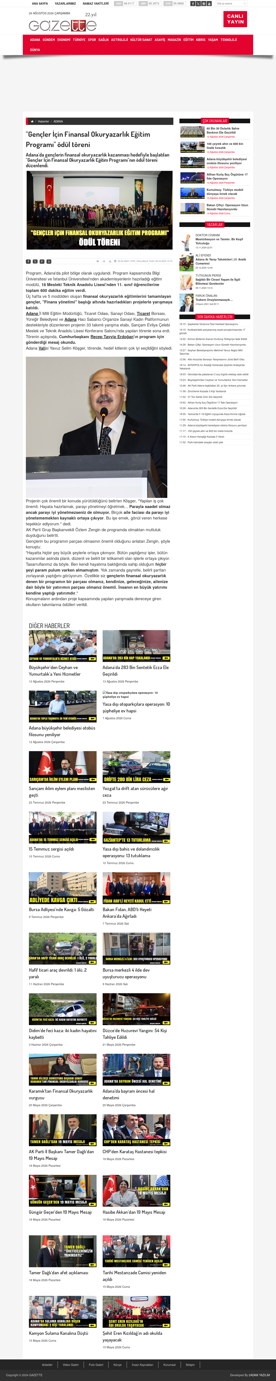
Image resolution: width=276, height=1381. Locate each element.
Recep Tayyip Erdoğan (112, 336)
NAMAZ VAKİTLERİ (96, 3)
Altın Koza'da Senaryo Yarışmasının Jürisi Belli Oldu (211, 359)
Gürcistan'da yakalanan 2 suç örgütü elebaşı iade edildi (214, 374)
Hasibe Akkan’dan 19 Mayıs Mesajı (134, 1212)
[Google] (42, 261)
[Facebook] (28, 261)
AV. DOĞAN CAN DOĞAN (212, 296)
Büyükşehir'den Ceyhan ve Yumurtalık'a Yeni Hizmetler (213, 380)
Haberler (43, 121)
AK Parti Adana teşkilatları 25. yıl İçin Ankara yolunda (212, 385)
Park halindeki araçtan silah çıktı (201, 442)
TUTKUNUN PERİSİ (208, 255)
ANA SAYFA (40, 3)
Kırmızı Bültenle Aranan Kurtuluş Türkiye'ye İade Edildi (213, 339)
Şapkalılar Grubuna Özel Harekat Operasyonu (208, 324)
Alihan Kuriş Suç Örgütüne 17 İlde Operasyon (227, 176)
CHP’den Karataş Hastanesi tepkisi (135, 1151)
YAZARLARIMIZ (65, 3)
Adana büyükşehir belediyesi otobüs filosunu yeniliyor (227, 161)
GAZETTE (35, 1375)
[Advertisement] (138, 83)
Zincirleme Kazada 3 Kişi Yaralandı (202, 391)
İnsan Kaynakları (142, 1365)
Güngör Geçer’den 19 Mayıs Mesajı (60, 1212)
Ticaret (143, 313)
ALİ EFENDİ (203, 235)
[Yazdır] (98, 261)
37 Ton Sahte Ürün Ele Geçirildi (200, 396)
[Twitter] (35, 261)
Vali (42, 348)
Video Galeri (71, 1365)
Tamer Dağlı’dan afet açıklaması (58, 1272)
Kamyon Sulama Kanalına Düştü (58, 1333)
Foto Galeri (96, 1365)
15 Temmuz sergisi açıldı (51, 849)
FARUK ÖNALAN (206, 275)
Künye (118, 1365)
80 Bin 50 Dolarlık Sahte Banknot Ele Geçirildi (223, 130)
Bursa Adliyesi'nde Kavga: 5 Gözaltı (61, 909)
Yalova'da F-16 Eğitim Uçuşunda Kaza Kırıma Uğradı (212, 414)
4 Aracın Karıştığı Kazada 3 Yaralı (201, 436)
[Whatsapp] (48, 261)
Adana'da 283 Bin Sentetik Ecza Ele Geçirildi (208, 408)
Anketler (47, 1365)
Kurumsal (169, 1365)
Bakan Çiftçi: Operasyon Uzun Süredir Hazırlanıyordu (227, 207)
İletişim (190, 1365)
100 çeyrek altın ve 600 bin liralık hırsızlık (225, 146)
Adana (32, 313)
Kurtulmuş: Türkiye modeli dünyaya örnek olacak (225, 192)
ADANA (58, 121)
